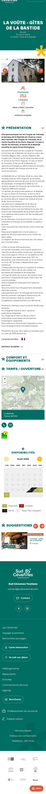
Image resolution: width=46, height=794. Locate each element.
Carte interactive (18, 647)
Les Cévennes (10, 627)
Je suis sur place (18, 657)
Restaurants (9, 674)
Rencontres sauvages (14, 638)
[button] (23, 390)
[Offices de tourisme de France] (11, 780)
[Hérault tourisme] (35, 780)
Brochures (15, 699)
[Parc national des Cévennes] (23, 770)
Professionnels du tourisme (22, 711)
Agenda (6, 690)
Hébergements (10, 668)
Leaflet (16, 409)
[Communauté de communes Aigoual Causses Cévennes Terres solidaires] (23, 759)
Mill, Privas (29, 741)
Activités (7, 679)
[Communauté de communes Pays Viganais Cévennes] (35, 759)
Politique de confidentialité (23, 736)
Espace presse (15, 719)
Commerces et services (15, 685)
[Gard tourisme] (23, 780)
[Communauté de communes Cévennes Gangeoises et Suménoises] (11, 759)
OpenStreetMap (25, 409)
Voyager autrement (13, 633)
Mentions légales (23, 731)
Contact (25, 598)
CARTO (41, 409)
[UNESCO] (11, 770)
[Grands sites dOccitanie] (35, 770)
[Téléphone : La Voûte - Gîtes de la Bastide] (4, 425)
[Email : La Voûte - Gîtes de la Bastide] (10, 425)
